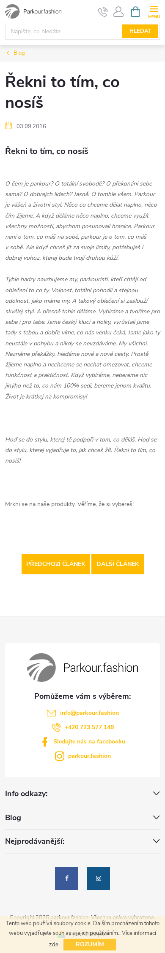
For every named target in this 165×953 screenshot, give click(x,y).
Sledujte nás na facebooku (89, 742)
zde (53, 944)
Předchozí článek (55, 564)
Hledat (140, 31)
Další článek (117, 564)
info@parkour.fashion (89, 713)
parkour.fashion (89, 756)
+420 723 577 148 (89, 727)
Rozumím (90, 944)
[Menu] (154, 11)
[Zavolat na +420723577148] (103, 11)
